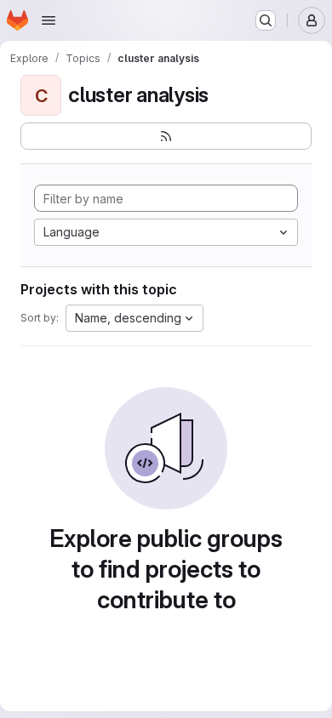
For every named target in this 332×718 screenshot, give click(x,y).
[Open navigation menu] (48, 20)
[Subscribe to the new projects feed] (166, 136)
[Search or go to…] (265, 20)
